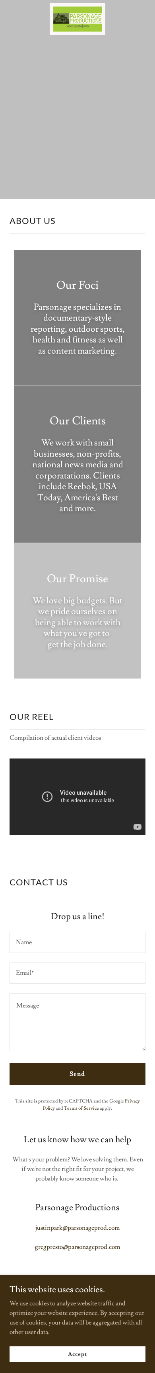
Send (77, 1074)
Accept (77, 1353)
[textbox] (77, 942)
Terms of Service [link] (81, 1108)
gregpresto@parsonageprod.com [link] (77, 1247)
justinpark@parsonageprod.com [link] (77, 1228)
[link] (77, 20)
